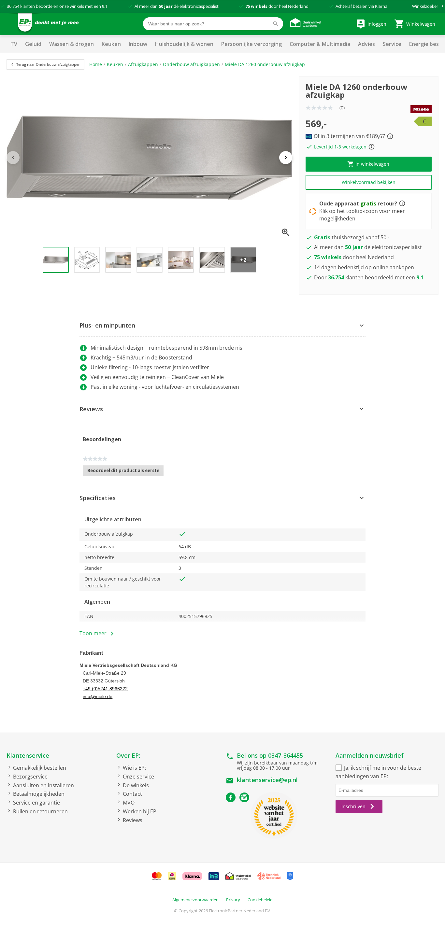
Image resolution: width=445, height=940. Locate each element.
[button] (222, 326)
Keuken (111, 44)
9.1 (105, 6)
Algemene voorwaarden (195, 900)
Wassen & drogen (71, 44)
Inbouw (138, 44)
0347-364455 (285, 755)
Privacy (233, 900)
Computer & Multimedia (320, 44)
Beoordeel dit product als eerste (125, 472)
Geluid (33, 44)
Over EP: (128, 755)
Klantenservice (28, 755)
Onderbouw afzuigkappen (191, 64)
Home (95, 64)
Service (392, 44)
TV (13, 44)
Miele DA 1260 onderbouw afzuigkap (265, 64)
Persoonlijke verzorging (251, 44)
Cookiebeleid (260, 900)
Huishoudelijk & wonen (184, 44)
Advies (366, 44)
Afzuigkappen (143, 64)
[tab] (222, 326)
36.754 (13, 6)
